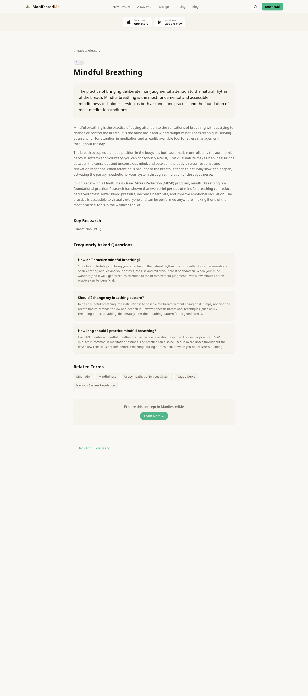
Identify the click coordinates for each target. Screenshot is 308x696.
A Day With (145, 7)
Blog (195, 7)
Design (164, 7)
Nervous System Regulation (95, 385)
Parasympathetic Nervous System (146, 376)
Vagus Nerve (186, 376)
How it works (122, 7)
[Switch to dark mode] (255, 6)
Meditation (84, 376)
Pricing (181, 7)
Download (272, 7)
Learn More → (154, 416)
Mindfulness (107, 376)
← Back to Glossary (87, 51)
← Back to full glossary (92, 448)
